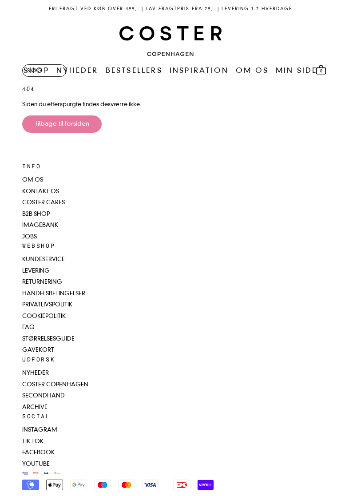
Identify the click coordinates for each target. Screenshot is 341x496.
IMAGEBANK (40, 225)
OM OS (252, 71)
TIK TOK (33, 441)
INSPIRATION (199, 71)
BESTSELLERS (134, 71)
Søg (35, 71)
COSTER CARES (43, 203)
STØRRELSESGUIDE (48, 339)
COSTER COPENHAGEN (55, 385)
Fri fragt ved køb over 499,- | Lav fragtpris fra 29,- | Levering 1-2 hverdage (170, 9)
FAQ (28, 327)
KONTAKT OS (40, 191)
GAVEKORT (38, 350)
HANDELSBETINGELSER (53, 294)
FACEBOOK (38, 453)
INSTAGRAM (39, 430)
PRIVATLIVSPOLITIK (47, 305)
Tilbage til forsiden (62, 124)
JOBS (29, 237)
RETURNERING (42, 282)
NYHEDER (77, 71)
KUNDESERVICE (43, 259)
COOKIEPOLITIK (44, 316)
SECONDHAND (43, 396)
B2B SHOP (36, 214)
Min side (296, 71)
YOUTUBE (36, 464)
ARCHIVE (35, 407)
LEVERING (36, 271)
